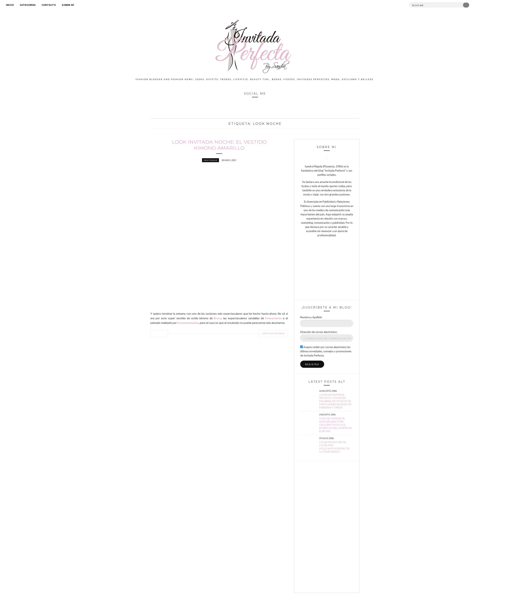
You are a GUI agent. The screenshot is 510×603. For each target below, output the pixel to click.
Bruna (218, 318)
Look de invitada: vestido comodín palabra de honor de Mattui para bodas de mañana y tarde (335, 401)
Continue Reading (273, 333)
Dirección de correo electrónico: (318, 332)
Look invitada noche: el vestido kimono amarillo (219, 145)
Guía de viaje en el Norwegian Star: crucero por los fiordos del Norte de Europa (335, 425)
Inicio (10, 5)
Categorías (28, 5)
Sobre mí (68, 5)
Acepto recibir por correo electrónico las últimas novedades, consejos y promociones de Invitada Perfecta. (325, 351)
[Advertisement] (326, 527)
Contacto (49, 5)
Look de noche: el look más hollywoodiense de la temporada (334, 446)
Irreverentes (274, 318)
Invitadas (210, 160)
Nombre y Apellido (311, 317)
